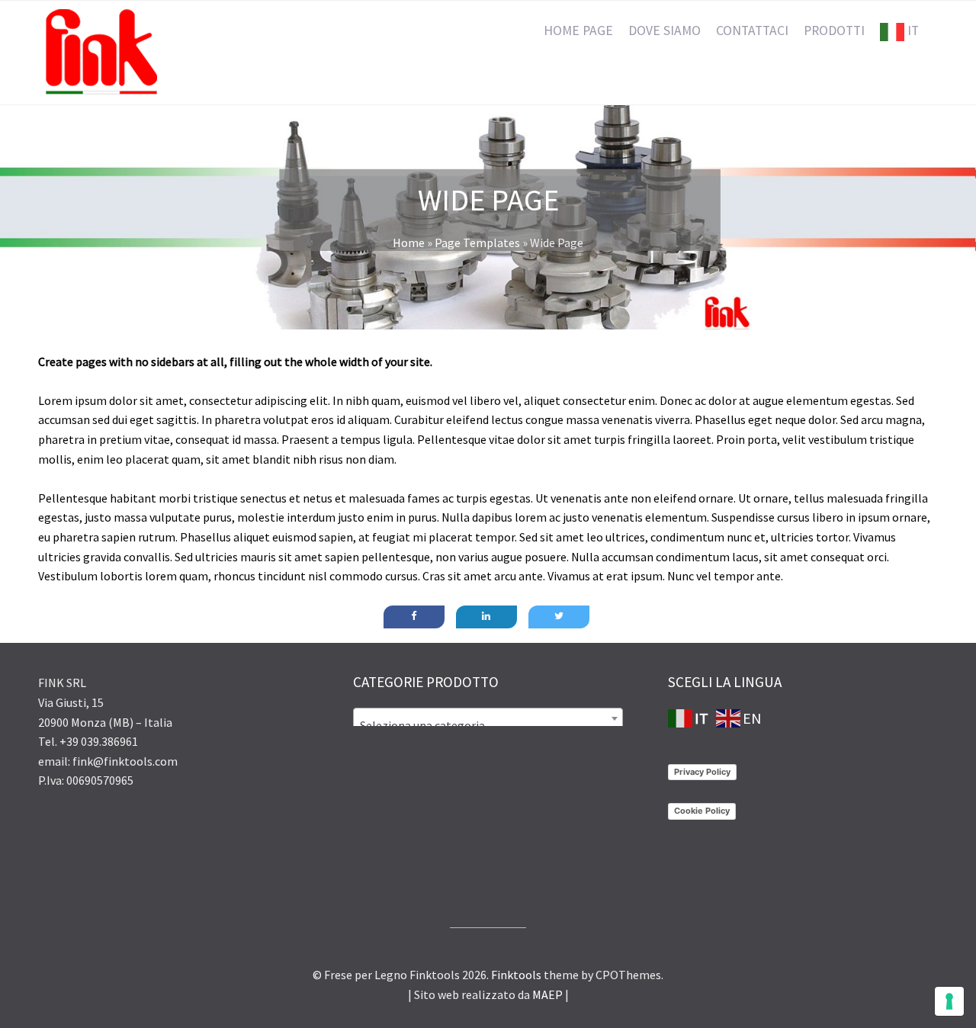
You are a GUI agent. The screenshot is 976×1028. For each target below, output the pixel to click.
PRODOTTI (834, 30)
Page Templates (477, 242)
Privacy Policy (702, 771)
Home (409, 242)
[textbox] (488, 725)
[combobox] (488, 718)
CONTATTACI (752, 30)
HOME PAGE (578, 30)
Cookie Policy (702, 810)
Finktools (516, 974)
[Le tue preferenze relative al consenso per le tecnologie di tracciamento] (949, 1001)
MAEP (547, 994)
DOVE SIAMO (664, 30)
